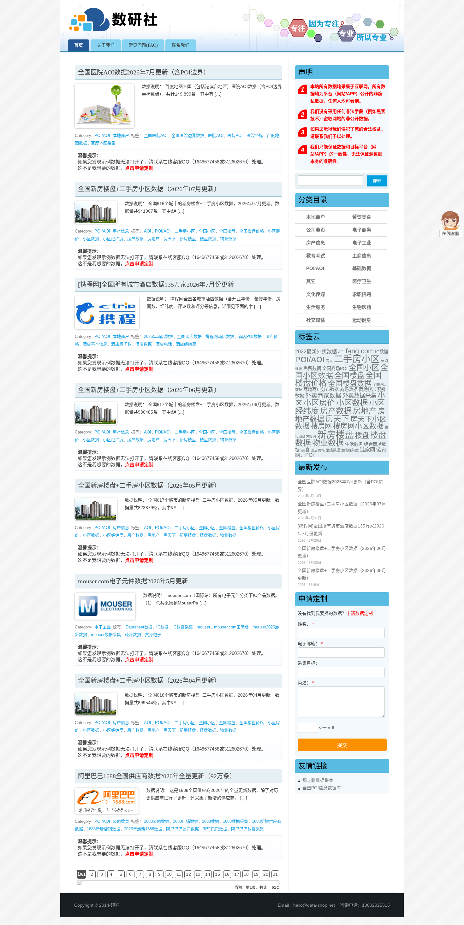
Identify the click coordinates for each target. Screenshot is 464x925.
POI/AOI (102, 135)
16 (226, 874)
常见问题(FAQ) (143, 45)
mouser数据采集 (106, 634)
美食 (305, 449)
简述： (306, 682)
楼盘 (362, 435)
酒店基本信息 (95, 344)
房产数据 (135, 238)
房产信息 (121, 231)
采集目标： (309, 663)
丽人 (329, 361)
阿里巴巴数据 (215, 829)
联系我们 (180, 45)
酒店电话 (164, 344)
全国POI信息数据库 (321, 788)
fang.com (360, 351)
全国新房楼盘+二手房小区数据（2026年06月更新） (149, 389)
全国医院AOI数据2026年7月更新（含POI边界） (144, 72)
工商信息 (361, 255)
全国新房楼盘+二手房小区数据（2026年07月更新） (149, 189)
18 (246, 874)
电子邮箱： (310, 643)
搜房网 (321, 426)
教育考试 (315, 255)
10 (169, 874)
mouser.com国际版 (231, 627)
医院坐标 (255, 135)
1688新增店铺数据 (103, 829)
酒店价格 (318, 450)
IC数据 (162, 627)
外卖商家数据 (323, 395)
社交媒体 (315, 320)
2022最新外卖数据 (316, 351)
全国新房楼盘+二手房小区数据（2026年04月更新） (149, 680)
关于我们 (106, 45)
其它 (311, 281)
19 (256, 874)
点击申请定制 (139, 168)
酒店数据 (143, 344)
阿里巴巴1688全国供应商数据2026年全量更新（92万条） (157, 776)
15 (217, 874)
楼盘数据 (208, 238)
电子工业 (102, 627)
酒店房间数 (121, 344)
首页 (78, 45)
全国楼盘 (227, 231)
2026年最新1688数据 (143, 829)
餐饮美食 (361, 217)
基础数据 (361, 268)
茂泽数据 (133, 634)
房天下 (170, 238)
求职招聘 (361, 294)
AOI (147, 231)
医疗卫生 (361, 281)
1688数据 (210, 821)
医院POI (235, 135)
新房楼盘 (188, 238)
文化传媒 (315, 294)
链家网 (367, 449)
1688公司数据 (156, 821)
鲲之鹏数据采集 (317, 780)
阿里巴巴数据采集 (247, 829)
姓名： (306, 624)
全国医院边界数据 (187, 135)
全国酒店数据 (189, 336)
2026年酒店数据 (158, 336)
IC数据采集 (182, 627)
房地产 (153, 238)
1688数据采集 (235, 821)
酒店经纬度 (186, 344)
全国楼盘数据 (350, 383)
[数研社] (114, 30)
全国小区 (207, 231)
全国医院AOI (156, 135)
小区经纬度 (113, 238)
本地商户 (121, 135)
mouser (203, 627)
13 (197, 874)
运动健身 (361, 320)
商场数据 (349, 389)
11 (178, 874)
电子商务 (361, 230)
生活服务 (315, 307)
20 (265, 874)
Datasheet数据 (139, 627)
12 (188, 874)
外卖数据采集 (359, 395)
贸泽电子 (153, 634)
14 (207, 874)
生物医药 (361, 307)
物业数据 (228, 238)
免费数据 (312, 368)
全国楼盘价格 (251, 231)
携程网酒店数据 (219, 336)
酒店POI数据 (250, 336)
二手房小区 (185, 231)
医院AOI (215, 135)
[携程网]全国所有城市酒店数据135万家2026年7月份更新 (156, 284)
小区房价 (319, 402)
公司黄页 (121, 821)
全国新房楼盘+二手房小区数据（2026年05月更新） (149, 485)
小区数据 (91, 238)
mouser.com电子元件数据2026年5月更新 (133, 581)
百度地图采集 (103, 143)
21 (275, 874)
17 (236, 874)
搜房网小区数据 (358, 426)
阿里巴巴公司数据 (182, 829)
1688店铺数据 (185, 821)
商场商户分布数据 (321, 389)
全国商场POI (335, 368)
